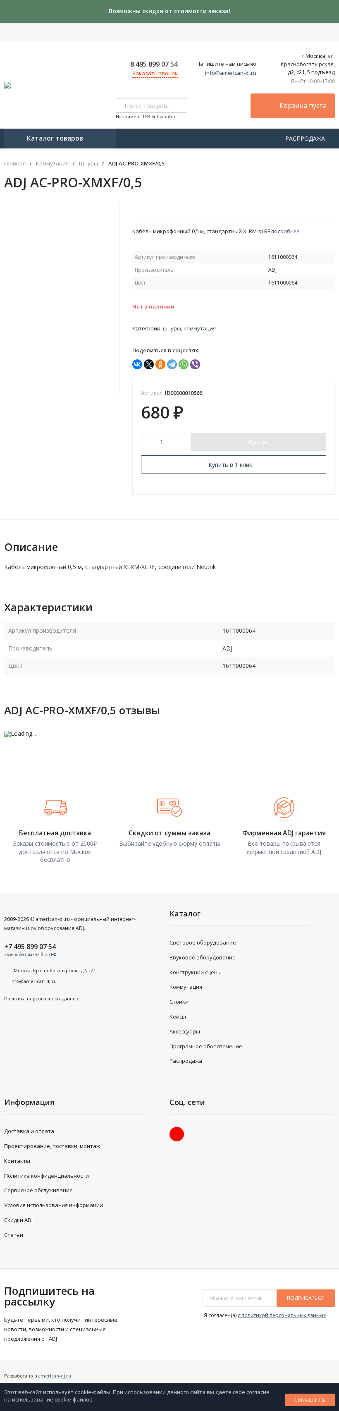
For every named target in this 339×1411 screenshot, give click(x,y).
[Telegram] (172, 364)
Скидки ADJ (18, 1220)
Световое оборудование (203, 942)
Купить (258, 442)
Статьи (13, 1235)
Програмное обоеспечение (206, 1046)
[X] (149, 364)
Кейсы (178, 1016)
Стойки (179, 1001)
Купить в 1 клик (230, 465)
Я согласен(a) (264, 1315)
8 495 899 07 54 (154, 64)
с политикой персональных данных (282, 1315)
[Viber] (195, 364)
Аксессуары (185, 1031)
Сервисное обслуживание (38, 1190)
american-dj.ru (54, 1376)
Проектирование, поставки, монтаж (52, 1146)
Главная (15, 163)
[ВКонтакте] (137, 364)
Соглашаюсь (310, 1399)
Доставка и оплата (29, 1131)
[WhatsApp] (184, 364)
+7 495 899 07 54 (30, 946)
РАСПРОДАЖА (306, 138)
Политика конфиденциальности (46, 1175)
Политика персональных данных (41, 998)
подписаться (306, 1297)
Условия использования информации (53, 1205)
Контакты (17, 1161)
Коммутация (52, 163)
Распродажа (186, 1060)
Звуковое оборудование (203, 957)
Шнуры (88, 163)
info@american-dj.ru (230, 73)
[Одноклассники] (160, 364)
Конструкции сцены (196, 972)
